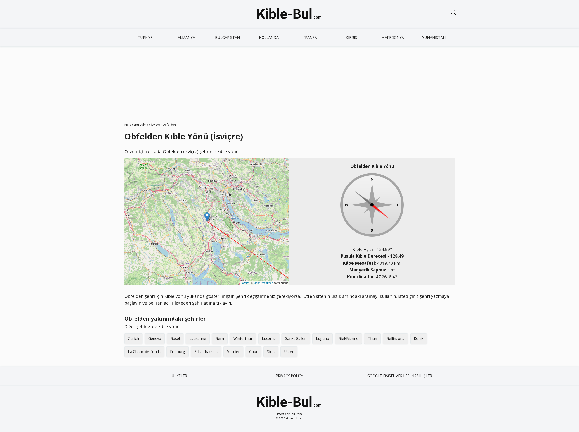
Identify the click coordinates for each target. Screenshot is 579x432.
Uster (289, 351)
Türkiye (145, 37)
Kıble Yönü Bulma (136, 124)
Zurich (133, 338)
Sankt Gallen (295, 338)
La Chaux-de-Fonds (144, 351)
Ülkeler (179, 375)
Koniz (418, 338)
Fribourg (177, 351)
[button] (207, 216)
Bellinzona (395, 338)
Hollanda (269, 37)
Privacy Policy (289, 375)
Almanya (186, 37)
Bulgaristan (227, 37)
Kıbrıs (351, 37)
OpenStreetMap (263, 283)
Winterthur (242, 338)
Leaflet (245, 283)
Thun (372, 338)
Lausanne (197, 338)
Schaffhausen (206, 351)
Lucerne (269, 338)
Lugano (322, 338)
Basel (175, 338)
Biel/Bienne (348, 338)
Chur (253, 351)
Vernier (233, 351)
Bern (220, 338)
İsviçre (155, 124)
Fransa (310, 37)
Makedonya (392, 37)
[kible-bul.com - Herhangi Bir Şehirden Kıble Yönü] (289, 14)
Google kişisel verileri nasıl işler (399, 375)
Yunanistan (434, 37)
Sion (271, 351)
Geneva (154, 338)
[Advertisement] (289, 80)
